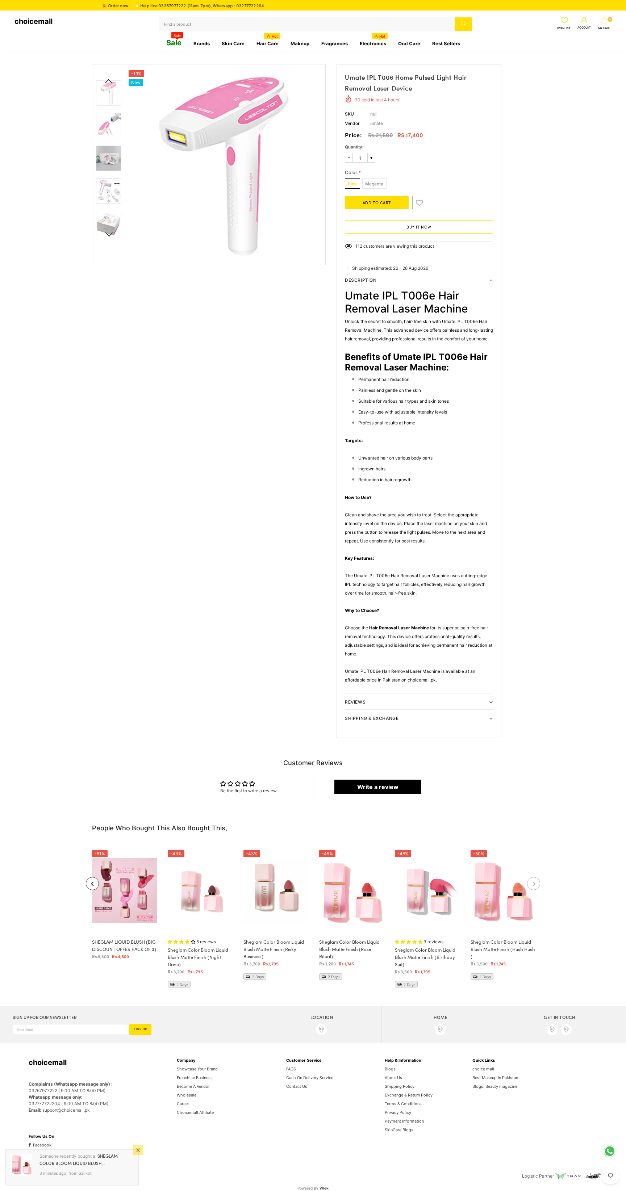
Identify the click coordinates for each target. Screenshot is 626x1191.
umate (376, 123)
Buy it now (418, 227)
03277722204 (221, 5)
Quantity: (354, 147)
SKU (349, 114)
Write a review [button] (377, 786)
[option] (225, 164)
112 (358, 246)
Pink (352, 183)
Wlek (324, 1188)
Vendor (352, 123)
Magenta (374, 183)
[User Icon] (584, 20)
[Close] (138, 1150)
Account (584, 27)
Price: (353, 136)
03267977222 (143, 5)
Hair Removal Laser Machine (399, 627)
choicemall (33, 21)
